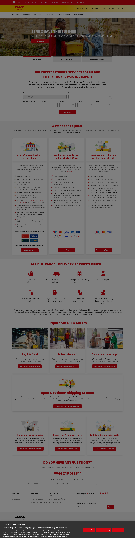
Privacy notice (56, 536)
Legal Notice (63, 536)
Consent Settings (89, 530)
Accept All (118, 530)
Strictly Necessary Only (103, 530)
